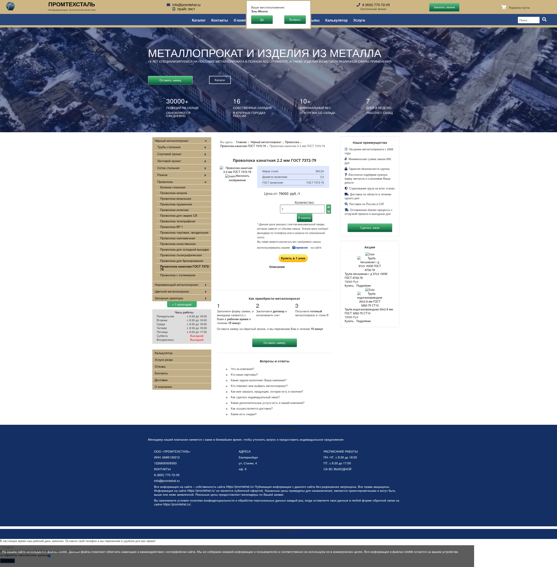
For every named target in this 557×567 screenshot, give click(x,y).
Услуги (359, 20)
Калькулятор (336, 20)
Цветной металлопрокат (172, 291)
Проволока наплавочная (177, 238)
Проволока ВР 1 (171, 226)
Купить (349, 285)
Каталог (199, 20)
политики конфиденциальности (212, 500)
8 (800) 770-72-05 (376, 4)
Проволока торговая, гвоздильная (184, 232)
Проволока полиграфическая (181, 255)
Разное (162, 174)
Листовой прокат (169, 161)
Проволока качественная (178, 243)
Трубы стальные (169, 147)
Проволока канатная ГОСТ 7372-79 (185, 267)
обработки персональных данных (262, 500)
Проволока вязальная (175, 198)
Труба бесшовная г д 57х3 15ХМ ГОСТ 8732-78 (366, 276)
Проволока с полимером (177, 275)
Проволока (165, 181)
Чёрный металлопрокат (171, 140)
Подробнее (363, 285)
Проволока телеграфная (177, 221)
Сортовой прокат (169, 154)
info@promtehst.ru (186, 4)
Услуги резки (164, 359)
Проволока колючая (174, 209)
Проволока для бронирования (181, 260)
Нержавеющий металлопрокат (176, 284)
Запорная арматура (169, 297)
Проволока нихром (173, 193)
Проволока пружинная (176, 204)
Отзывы (312, 20)
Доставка (161, 379)
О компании (244, 20)
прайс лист (186, 8)
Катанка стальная (172, 187)
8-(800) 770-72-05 (167, 475)
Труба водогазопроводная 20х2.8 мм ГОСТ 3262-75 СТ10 (369, 311)
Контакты (219, 20)
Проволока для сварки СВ (178, 215)
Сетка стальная (168, 168)
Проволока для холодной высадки (184, 249)
